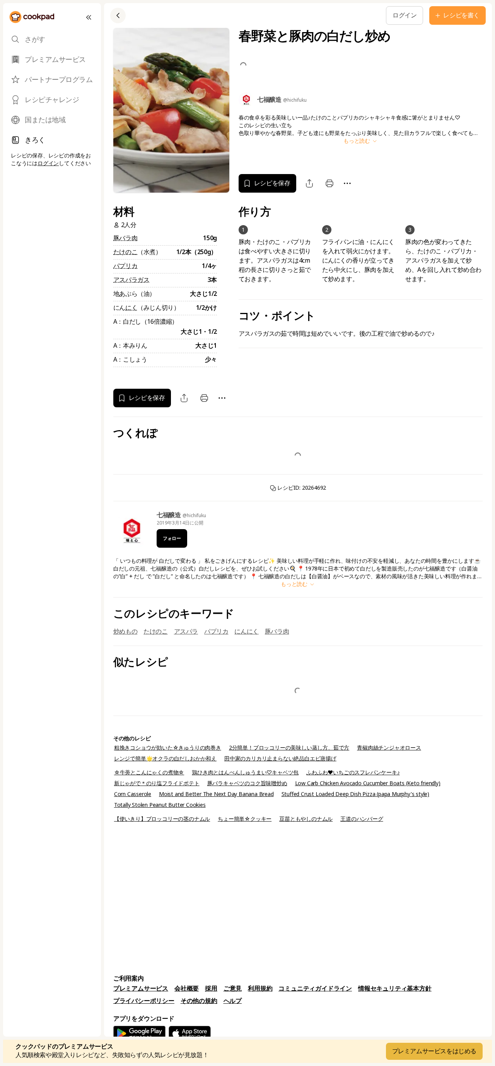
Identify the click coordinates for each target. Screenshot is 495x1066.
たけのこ (125, 252)
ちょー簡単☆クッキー (244, 819)
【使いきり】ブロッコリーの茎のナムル (162, 819)
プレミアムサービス (140, 988)
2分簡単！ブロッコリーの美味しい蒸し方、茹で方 (289, 748)
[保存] (248, 15)
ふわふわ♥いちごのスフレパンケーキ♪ (352, 772)
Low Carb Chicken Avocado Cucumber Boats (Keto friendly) (367, 783)
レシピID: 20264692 (301, 488)
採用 (211, 988)
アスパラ (186, 631)
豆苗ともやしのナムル (306, 819)
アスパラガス (131, 279)
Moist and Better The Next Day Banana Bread (216, 794)
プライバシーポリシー (143, 1000)
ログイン (48, 163)
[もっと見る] (265, 15)
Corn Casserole (132, 794)
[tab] (52, 39)
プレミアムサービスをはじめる (434, 1051)
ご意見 (233, 988)
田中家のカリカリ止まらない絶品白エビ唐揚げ (280, 758)
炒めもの (125, 631)
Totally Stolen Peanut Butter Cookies (160, 805)
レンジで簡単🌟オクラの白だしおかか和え (165, 758)
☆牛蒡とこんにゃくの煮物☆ (149, 772)
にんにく (246, 631)
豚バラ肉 (125, 238)
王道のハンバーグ (361, 819)
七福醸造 (170, 515)
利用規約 (260, 988)
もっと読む (357, 141)
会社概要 (186, 988)
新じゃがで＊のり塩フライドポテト (157, 783)
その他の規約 (199, 1000)
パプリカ (125, 265)
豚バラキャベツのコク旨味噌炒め (247, 783)
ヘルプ (233, 1000)
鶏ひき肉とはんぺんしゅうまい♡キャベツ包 (245, 772)
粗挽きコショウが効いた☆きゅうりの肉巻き (167, 748)
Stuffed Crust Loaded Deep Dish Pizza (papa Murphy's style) (355, 794)
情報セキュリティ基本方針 (395, 988)
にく (131, 307)
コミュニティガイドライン (315, 988)
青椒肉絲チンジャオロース (389, 748)
